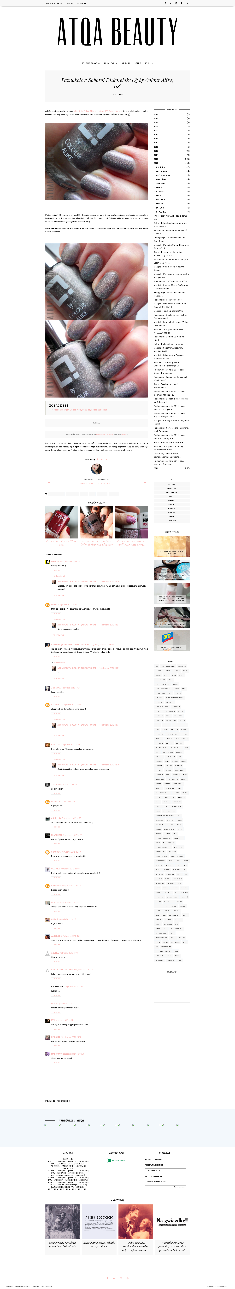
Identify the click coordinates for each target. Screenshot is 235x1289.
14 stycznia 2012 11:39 (109, 765)
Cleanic (165, 729)
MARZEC (73, 1161)
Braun (168, 716)
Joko (179, 788)
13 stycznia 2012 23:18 (71, 1037)
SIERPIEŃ (80, 1164)
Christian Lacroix (180, 725)
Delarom (168, 738)
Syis (176, 924)
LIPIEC (71, 1164)
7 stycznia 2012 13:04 (104, 644)
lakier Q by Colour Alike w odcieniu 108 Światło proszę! (98, 111)
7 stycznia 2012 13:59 (70, 869)
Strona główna (54, 3)
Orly (179, 883)
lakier (83, 494)
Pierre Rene (168, 901)
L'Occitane (177, 802)
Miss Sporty (160, 860)
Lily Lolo (170, 824)
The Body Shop (161, 933)
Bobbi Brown (170, 711)
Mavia (54, 604)
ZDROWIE (171, 512)
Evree (183, 761)
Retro (138, 63)
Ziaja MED (159, 956)
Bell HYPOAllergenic (164, 693)
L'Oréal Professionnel (173, 806)
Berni (54, 801)
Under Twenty (161, 937)
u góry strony (104, 434)
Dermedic (159, 743)
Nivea (179, 874)
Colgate (184, 729)
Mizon (186, 860)
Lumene (167, 833)
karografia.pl (223, 1286)
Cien (157, 729)
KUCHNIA (171, 508)
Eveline (175, 761)
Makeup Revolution (163, 838)
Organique (177, 879)
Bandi (170, 679)
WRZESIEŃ (55, 1166)
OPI (186, 874)
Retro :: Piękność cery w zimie (168, 344)
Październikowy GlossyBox (172, 624)
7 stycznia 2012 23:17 (73, 986)
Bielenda (159, 698)
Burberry (178, 716)
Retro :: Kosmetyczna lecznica (168, 442)
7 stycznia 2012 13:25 (71, 818)
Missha (170, 860)
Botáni (180, 711)
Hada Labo (160, 779)
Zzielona (56, 688)
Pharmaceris (172, 897)
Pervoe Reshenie (181, 892)
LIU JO (158, 811)
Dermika (169, 743)
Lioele (179, 824)
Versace (182, 937)
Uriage (173, 937)
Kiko (173, 797)
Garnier (178, 765)
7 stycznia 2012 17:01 (72, 936)
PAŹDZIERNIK (68, 1166)
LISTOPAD (80, 1166)
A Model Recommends (153, 1159)
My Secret (169, 865)
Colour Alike (72, 494)
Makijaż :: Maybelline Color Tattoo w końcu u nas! (171, 576)
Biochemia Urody (162, 707)
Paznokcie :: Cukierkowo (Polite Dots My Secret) (131, 542)
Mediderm (172, 851)
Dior (186, 747)
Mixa (178, 860)
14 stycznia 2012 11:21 (109, 625)
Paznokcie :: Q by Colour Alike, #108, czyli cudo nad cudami (81, 410)
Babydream (160, 679)
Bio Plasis (169, 702)
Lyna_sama (57, 561)
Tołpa (172, 933)
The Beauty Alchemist (154, 1165)
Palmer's (174, 888)
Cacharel (159, 720)
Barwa (175, 684)
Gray (53, 919)
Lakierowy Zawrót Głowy (155, 1182)
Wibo (185, 942)
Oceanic (159, 879)
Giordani (168, 770)
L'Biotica (166, 802)
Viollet (55, 902)
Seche (185, 915)
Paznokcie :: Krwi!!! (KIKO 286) (61, 542)
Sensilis (159, 919)
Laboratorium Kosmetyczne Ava (168, 815)
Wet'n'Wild (175, 942)
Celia (158, 725)
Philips (158, 901)
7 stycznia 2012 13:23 (66, 801)
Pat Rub (158, 892)
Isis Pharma (177, 784)
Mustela (159, 865)
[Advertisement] (172, 1039)
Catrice (182, 720)
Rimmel (167, 910)
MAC (175, 833)
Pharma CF (160, 897)
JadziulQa (56, 936)
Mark (158, 842)
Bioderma (176, 707)
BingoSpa (159, 702)
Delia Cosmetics (182, 738)
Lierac (179, 820)
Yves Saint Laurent (163, 951)
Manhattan (178, 838)
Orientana (160, 883)
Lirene (158, 829)
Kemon (184, 793)
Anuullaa (56, 818)
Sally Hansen (161, 915)
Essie (167, 761)
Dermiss (179, 743)
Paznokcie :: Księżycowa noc (168, 300)
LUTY (71, 1159)
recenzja (113, 494)
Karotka (55, 744)
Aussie (158, 675)
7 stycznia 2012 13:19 (67, 784)
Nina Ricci (170, 874)
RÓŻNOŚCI (172, 520)
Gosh (168, 774)
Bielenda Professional (175, 698)
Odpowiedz (56, 570)
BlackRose (56, 835)
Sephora (178, 919)
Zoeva (177, 956)
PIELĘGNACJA (171, 492)
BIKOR (181, 675)
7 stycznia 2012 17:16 (68, 953)
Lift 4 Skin (159, 824)
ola (53, 1003)
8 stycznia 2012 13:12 (63, 1020)
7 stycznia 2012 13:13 (70, 744)
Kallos (176, 793)
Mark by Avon (168, 842)
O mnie (69, 3)
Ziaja (176, 951)
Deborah (184, 734)
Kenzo (158, 797)
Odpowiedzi (59, 576)
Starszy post (105, 483)
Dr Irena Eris (168, 752)
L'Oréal (158, 806)
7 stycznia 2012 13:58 (72, 835)
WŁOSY (172, 496)
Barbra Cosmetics (56, 494)
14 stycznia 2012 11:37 (109, 725)
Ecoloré (179, 752)
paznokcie (102, 494)
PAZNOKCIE (171, 488)
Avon (174, 675)
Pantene (184, 888)
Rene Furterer (171, 906)
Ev (52, 1020)
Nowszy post (86, 483)
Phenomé (184, 897)
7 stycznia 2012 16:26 (66, 919)
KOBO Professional (163, 793)
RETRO (172, 516)
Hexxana (56, 1037)
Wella (165, 942)
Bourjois (159, 716)
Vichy (158, 942)
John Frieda (169, 788)
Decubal (159, 738)
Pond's (179, 901)
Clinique (174, 729)
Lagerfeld (160, 820)
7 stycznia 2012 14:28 (71, 885)
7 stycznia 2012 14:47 (69, 902)
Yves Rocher (166, 947)
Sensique (168, 919)
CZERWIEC (61, 1164)
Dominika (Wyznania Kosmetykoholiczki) (72, 644)
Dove (157, 752)
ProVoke (159, 906)
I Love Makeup (172, 779)
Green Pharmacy (180, 774)
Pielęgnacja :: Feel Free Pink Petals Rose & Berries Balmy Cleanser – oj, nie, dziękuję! (171, 598)
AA (157, 666)
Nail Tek (167, 870)
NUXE (178, 865)
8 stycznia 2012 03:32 (65, 1003)
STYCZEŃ (57, 1161)
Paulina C (56, 705)
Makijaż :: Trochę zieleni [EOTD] (169, 311)
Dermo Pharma (161, 747)
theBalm (170, 960)
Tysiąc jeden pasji (152, 1171)
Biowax (158, 711)
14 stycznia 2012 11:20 (109, 581)
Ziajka (169, 956)
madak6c (56, 1054)
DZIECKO (171, 504)
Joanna (159, 788)
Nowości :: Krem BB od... (171, 647)
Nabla (158, 870)
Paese (165, 888)
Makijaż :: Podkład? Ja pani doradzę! (171, 552)
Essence (159, 761)
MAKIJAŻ (171, 484)
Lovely (158, 833)
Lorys (180, 829)
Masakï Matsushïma (163, 847)
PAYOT (158, 888)
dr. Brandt (160, 960)
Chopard (166, 725)
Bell (184, 688)
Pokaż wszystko (179, 1187)
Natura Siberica (179, 870)
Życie (148, 63)
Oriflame (170, 883)
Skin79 (158, 924)
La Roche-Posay (169, 811)
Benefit (178, 693)
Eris (179, 756)
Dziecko (126, 63)
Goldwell (159, 774)
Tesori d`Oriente (176, 928)
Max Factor (178, 847)
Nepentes (159, 874)
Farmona (159, 765)
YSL (157, 947)
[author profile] (96, 468)
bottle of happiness (153, 1176)
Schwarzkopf (174, 915)
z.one (179, 960)
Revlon (183, 906)
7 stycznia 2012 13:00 (67, 604)
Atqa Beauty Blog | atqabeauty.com (77, 581)
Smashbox (168, 924)
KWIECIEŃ (83, 1161)
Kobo (158, 802)
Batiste (176, 688)
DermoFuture (176, 747)
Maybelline (160, 851)
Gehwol (159, 770)
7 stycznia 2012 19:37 (83, 970)
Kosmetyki (110, 63)
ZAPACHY (172, 500)
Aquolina (182, 666)
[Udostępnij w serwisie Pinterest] (106, 460)
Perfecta (168, 892)
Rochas (176, 910)
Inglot (158, 784)
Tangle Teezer (161, 928)
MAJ (53, 1164)
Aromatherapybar (163, 670)
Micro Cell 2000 (162, 856)
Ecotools (159, 756)
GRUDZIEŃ (68, 1168)
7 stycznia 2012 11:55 (72, 561)
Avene (166, 675)
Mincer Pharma (177, 856)
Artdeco (177, 670)
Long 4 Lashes (169, 829)
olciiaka (55, 869)
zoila (54, 784)
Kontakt (81, 3)
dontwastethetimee (62, 970)
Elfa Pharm (170, 756)
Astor (185, 670)
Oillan (167, 879)
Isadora (167, 784)
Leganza (170, 820)
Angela (55, 953)
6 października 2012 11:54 (72, 1054)
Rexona (158, 910)
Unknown (56, 852)
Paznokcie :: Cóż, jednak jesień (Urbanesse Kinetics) (97, 542)
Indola (184, 779)
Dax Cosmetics (172, 734)
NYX (185, 865)
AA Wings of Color (168, 666)
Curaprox (159, 734)
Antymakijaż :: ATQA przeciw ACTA (170, 281)
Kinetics (181, 797)
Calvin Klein (171, 720)
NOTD (92, 494)
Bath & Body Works (163, 688)
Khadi (166, 797)
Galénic (169, 765)
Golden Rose (180, 770)
